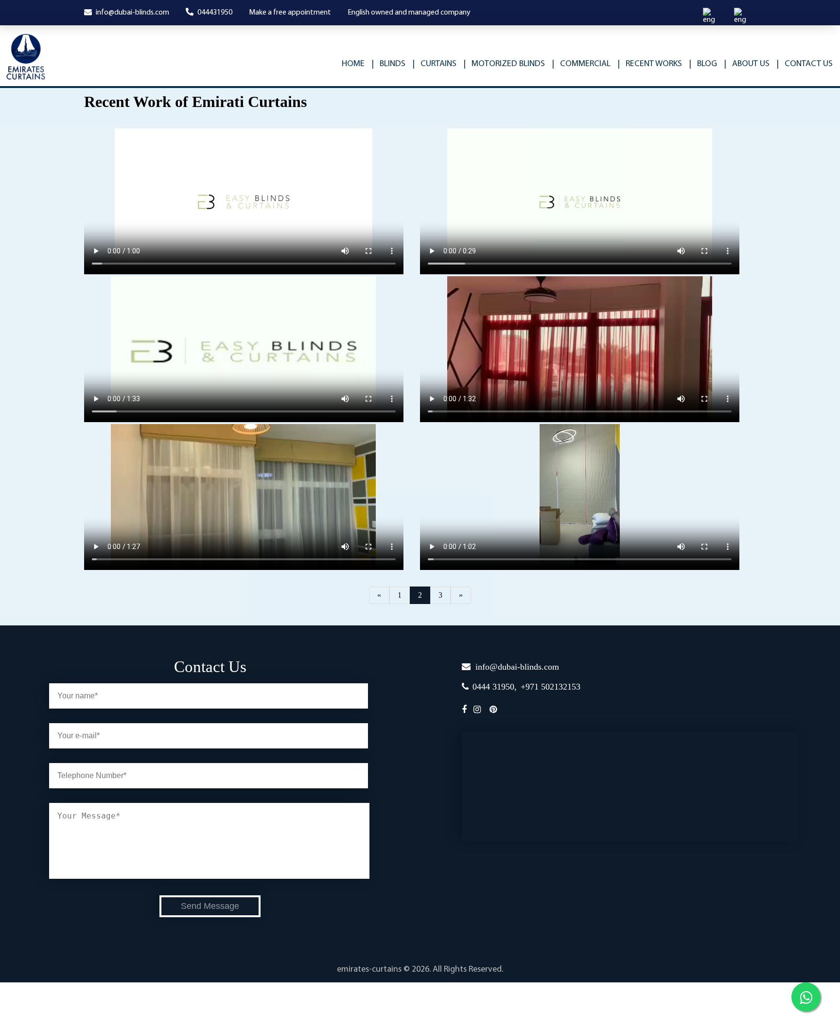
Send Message (210, 906)
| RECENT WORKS (649, 64)
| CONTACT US (804, 64)
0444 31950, (494, 687)
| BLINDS (388, 64)
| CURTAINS (434, 64)
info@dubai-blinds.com (131, 13)
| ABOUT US (747, 64)
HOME (353, 64)
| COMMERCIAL (581, 64)
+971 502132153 (550, 687)
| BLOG (703, 64)
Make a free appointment (290, 13)
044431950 (214, 13)
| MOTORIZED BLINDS (504, 64)
